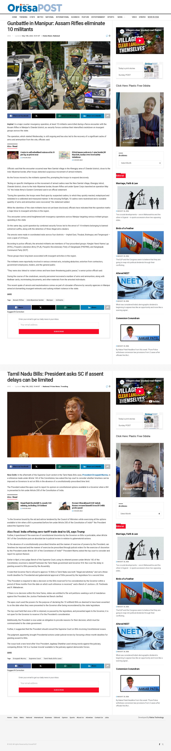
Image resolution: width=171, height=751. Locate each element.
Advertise (89, 717)
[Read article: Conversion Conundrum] (140, 332)
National (50, 17)
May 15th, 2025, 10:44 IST (31, 386)
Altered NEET (122, 273)
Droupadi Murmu (19, 658)
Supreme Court (35, 658)
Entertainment (98, 17)
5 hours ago (26, 158)
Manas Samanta (132, 488)
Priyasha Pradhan (132, 138)
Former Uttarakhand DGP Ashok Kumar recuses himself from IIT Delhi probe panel (88, 505)
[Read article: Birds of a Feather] (140, 242)
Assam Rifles (18, 300)
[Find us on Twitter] (163, 744)
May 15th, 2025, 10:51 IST (31, 36)
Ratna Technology (156, 717)
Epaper (142, 17)
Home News (47, 36)
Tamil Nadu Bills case (52, 658)
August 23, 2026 (123, 346)
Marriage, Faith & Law (127, 183)
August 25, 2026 (123, 256)
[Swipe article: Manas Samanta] (139, 470)
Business (75, 17)
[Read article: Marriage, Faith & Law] (140, 197)
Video (134, 17)
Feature (85, 17)
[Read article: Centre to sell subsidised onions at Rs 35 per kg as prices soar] (13, 155)
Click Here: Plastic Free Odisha (133, 85)
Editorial (57, 717)
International (62, 17)
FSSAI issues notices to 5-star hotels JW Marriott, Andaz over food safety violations (89, 154)
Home (14, 17)
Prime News (55, 386)
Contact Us (99, 717)
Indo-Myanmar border (35, 300)
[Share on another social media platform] (107, 116)
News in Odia (153, 17)
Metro (40, 17)
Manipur (50, 300)
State (32, 17)
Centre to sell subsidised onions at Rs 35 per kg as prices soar (37, 153)
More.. (120, 17)
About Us (80, 717)
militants (59, 300)
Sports (110, 17)
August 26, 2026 (123, 211)
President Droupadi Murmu (95, 475)
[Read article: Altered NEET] (140, 287)
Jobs (107, 717)
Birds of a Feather (125, 228)
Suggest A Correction (15, 312)
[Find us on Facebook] (159, 744)
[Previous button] (118, 119)
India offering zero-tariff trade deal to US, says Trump (53, 531)
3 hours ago (26, 508)
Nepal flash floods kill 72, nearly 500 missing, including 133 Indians (35, 504)
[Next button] (162, 119)
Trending (23, 17)
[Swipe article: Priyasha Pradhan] (139, 119)
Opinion (65, 717)
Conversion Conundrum (128, 318)
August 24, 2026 (123, 301)
